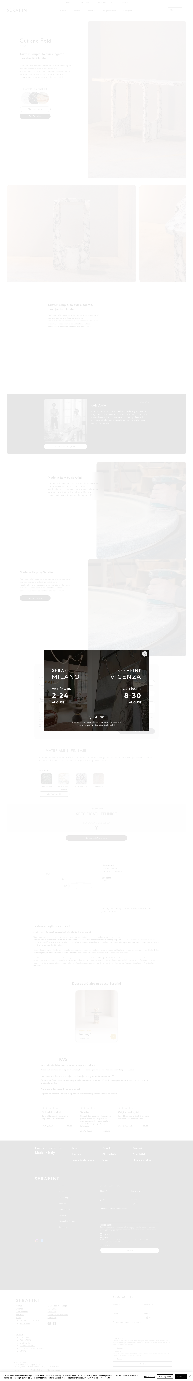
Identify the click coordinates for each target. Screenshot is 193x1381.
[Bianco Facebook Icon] (96, 717)
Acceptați (180, 1376)
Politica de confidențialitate (100, 1377)
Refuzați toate (165, 1376)
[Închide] (189, 1376)
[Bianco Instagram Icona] (90, 717)
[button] (145, 654)
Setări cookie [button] (149, 1376)
